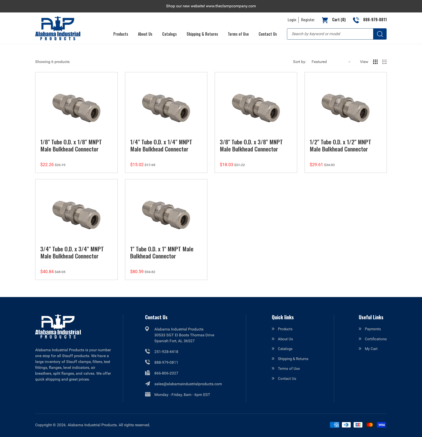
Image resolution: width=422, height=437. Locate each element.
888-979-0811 (166, 362)
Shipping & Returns (293, 359)
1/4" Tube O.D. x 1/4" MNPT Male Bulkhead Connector (161, 145)
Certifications (376, 339)
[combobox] (337, 34)
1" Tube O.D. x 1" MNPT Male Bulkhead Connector (161, 252)
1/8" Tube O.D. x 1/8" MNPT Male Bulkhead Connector (71, 145)
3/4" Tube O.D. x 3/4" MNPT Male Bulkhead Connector (72, 252)
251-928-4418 (166, 351)
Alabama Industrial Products (92, 425)
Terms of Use (289, 368)
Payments (373, 329)
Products (285, 329)
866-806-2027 (166, 373)
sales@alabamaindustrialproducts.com (188, 384)
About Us (285, 339)
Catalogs (285, 349)
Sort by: (299, 61)
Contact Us (287, 378)
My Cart (371, 349)
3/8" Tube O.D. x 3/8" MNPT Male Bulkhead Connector (251, 145)
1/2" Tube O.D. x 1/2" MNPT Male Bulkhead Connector (340, 145)
